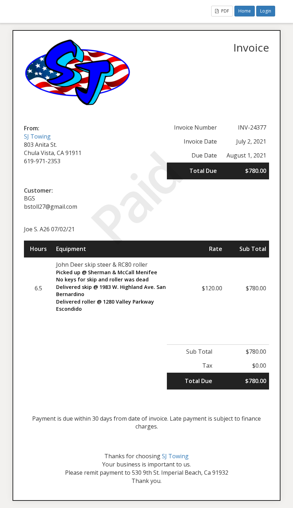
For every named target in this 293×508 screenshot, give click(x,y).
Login (265, 11)
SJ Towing (37, 136)
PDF (224, 11)
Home (244, 11)
